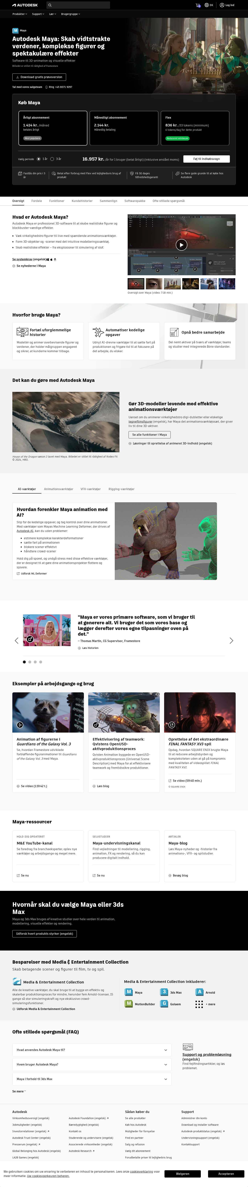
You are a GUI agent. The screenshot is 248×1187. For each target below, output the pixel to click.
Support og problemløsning (206, 1054)
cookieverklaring (141, 1172)
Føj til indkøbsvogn (206, 159)
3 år (58, 159)
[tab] (136, 283)
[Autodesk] (25, 5)
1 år (45, 159)
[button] (92, 1050)
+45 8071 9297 (63, 87)
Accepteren (226, 1174)
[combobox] (78, 5)
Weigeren (182, 1174)
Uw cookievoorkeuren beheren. (48, 1176)
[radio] (53, 128)
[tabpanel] (182, 244)
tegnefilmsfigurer (141, 421)
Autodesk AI (25, 531)
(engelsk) (29, 259)
